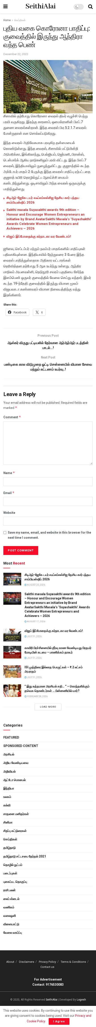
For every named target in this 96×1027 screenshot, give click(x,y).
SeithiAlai (40, 6)
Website (9, 513)
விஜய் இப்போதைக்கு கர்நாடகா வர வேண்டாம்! (38, 236)
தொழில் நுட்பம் (12, 865)
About (10, 961)
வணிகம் (8, 907)
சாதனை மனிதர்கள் (16, 814)
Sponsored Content (20, 746)
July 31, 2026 (34, 636)
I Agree (59, 1021)
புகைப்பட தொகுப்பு (15, 881)
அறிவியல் (9, 771)
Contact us (47, 967)
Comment (12, 417)
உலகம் (7, 797)
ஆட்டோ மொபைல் (14, 780)
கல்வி (6, 805)
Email (9, 493)
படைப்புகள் (10, 873)
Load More (48, 706)
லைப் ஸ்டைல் (11, 899)
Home (7, 20)
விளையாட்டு (11, 924)
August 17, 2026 (36, 621)
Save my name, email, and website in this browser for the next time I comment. (49, 535)
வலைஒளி (9, 915)
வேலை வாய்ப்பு (12, 932)
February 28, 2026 (37, 696)
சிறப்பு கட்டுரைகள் (15, 831)
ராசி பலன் (9, 890)
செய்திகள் (20, 20)
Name (9, 473)
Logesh (81, 999)
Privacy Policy (47, 961)
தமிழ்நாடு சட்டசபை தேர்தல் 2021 (24, 856)
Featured (11, 737)
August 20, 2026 (36, 585)
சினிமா (8, 822)
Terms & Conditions (73, 961)
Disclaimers (26, 961)
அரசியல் (8, 754)
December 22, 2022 (15, 54)
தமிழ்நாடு (9, 847)
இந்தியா (8, 788)
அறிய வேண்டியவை (16, 763)
